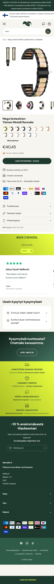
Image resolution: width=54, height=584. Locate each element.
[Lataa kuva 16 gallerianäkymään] (19, 105)
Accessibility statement (24, 554)
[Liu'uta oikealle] (51, 72)
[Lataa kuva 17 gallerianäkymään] (30, 105)
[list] (27, 15)
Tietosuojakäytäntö (13, 550)
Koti (4, 40)
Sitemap (38, 554)
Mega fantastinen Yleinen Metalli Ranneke (25, 40)
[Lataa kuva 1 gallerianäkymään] (8, 105)
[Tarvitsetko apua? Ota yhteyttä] (43, 24)
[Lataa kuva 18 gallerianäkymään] (41, 105)
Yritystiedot (44, 550)
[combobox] (27, 31)
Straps (30, 560)
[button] (4, 24)
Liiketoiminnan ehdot (29, 550)
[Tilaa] (44, 448)
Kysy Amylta (27, 352)
